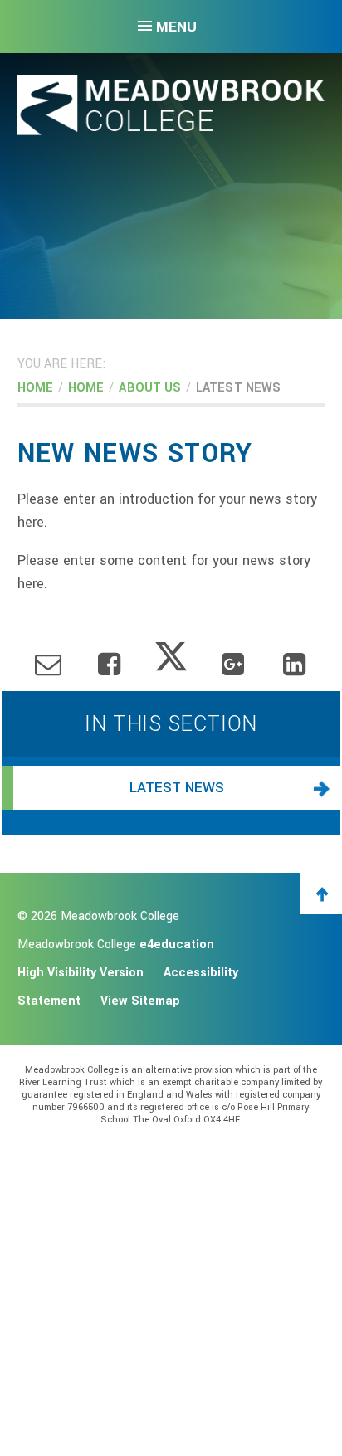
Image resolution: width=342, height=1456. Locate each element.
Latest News (238, 388)
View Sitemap (140, 1001)
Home (35, 388)
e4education (176, 944)
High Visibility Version (80, 972)
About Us (150, 388)
